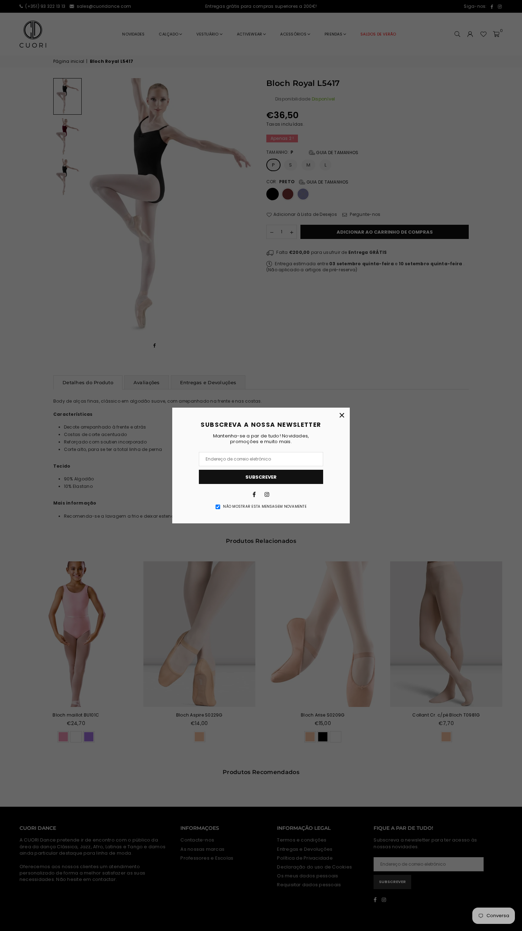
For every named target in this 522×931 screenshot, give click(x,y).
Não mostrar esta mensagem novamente (264, 506)
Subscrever (261, 477)
